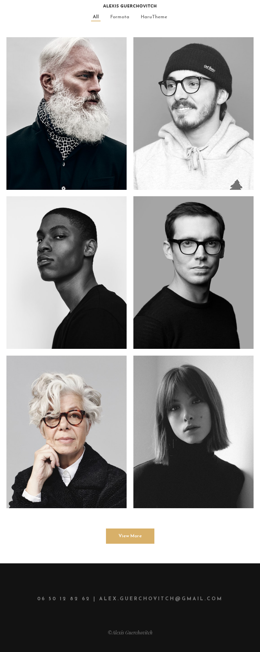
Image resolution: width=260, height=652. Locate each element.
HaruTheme (154, 17)
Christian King (171, 214)
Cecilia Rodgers (174, 373)
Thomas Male (42, 214)
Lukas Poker (167, 55)
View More (130, 536)
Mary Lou (34, 373)
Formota (119, 17)
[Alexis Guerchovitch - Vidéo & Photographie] (130, 5)
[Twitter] (20, 104)
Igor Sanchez (42, 55)
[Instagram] (56, 104)
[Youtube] (75, 104)
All (96, 17)
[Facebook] (38, 104)
